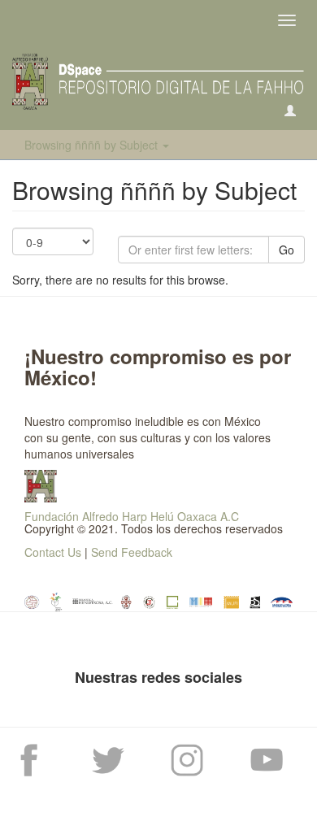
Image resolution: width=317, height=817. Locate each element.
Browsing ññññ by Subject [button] (92, 145)
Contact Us (52, 552)
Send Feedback (131, 552)
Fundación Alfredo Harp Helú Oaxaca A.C (131, 516)
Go (286, 249)
